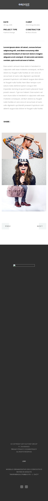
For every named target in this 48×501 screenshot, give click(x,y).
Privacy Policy (17, 449)
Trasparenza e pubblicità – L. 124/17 (24, 474)
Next (40, 226)
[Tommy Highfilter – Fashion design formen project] (16, 121)
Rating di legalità (24, 472)
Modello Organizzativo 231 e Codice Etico (24, 469)
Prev (8, 226)
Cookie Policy (31, 449)
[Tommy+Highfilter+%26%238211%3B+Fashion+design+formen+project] (13, 121)
